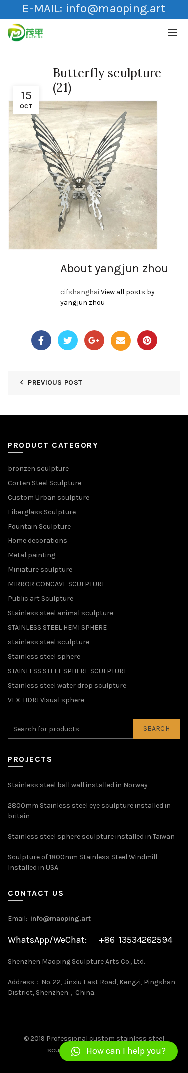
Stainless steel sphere (44, 656)
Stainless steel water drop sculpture (67, 685)
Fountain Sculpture (39, 526)
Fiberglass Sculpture (42, 512)
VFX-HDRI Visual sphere (46, 700)
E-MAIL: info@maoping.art (93, 8)
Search (156, 728)
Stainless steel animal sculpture (60, 613)
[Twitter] (68, 340)
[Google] (94, 340)
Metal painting (31, 555)
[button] (118, 1051)
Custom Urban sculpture (48, 497)
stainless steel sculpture (48, 642)
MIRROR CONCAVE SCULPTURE (57, 584)
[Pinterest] (147, 340)
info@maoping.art (60, 918)
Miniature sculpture (40, 569)
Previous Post (55, 382)
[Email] (121, 341)
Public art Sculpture (40, 598)
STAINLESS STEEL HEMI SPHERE (57, 627)
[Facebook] (41, 340)
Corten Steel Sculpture (44, 483)
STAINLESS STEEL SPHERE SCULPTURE (68, 671)
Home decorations (37, 540)
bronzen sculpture (38, 468)
